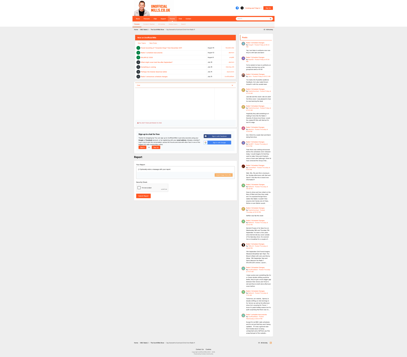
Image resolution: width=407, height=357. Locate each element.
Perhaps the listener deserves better (154, 72)
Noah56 (251, 59)
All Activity (161, 24)
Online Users (173, 24)
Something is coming (148, 67)
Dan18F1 (251, 144)
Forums (172, 19)
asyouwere (230, 72)
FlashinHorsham (253, 91)
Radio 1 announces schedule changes (154, 76)
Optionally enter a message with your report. (155, 169)
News (138, 19)
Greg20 (250, 45)
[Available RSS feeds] (271, 342)
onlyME (231, 57)
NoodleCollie (230, 48)
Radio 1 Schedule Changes (255, 43)
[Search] (270, 18)
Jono (250, 76)
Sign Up (268, 8)
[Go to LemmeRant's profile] (243, 166)
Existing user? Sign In (253, 8)
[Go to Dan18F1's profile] (243, 143)
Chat (180, 19)
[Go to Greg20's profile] (243, 43)
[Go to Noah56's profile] (243, 58)
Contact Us (200, 349)
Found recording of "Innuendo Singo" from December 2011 (161, 48)
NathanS (251, 186)
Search (183, 24)
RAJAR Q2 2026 (147, 57)
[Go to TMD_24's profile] (243, 245)
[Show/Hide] (232, 85)
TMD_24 (251, 246)
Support (163, 19)
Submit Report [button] (143, 196)
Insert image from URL (223, 175)
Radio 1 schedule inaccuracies (151, 53)
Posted (261, 76)
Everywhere (261, 18)
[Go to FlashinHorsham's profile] (243, 90)
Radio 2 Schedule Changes (255, 74)
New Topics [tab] (142, 43)
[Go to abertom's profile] (243, 128)
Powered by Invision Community (203, 354)
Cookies (208, 349)
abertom (231, 52)
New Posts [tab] (153, 43)
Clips (155, 19)
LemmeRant (252, 167)
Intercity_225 (230, 67)
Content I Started (148, 24)
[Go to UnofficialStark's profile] (243, 268)
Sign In (142, 147)
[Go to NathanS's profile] (243, 185)
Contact (188, 19)
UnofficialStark (229, 76)
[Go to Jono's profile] (243, 75)
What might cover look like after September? (156, 62)
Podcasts (147, 19)
